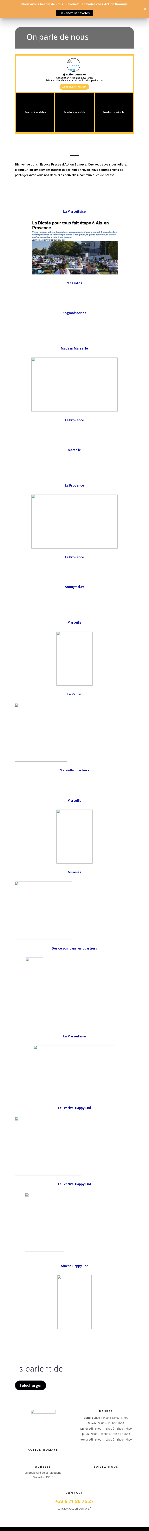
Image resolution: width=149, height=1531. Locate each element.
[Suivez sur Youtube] (125, 1473)
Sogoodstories (74, 313)
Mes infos (74, 283)
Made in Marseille (74, 348)
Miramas (74, 872)
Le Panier (74, 694)
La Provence (74, 420)
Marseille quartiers (74, 770)
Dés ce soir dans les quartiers (74, 948)
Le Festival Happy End (74, 1108)
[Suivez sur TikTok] (102, 1473)
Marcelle (74, 450)
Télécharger (30, 1385)
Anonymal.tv (74, 587)
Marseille (74, 623)
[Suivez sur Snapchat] (110, 1473)
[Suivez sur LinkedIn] (117, 1473)
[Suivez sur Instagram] (94, 1473)
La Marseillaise (74, 212)
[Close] (145, 9)
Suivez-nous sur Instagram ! (74, 86)
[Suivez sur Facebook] (86, 1473)
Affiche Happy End (74, 1266)
